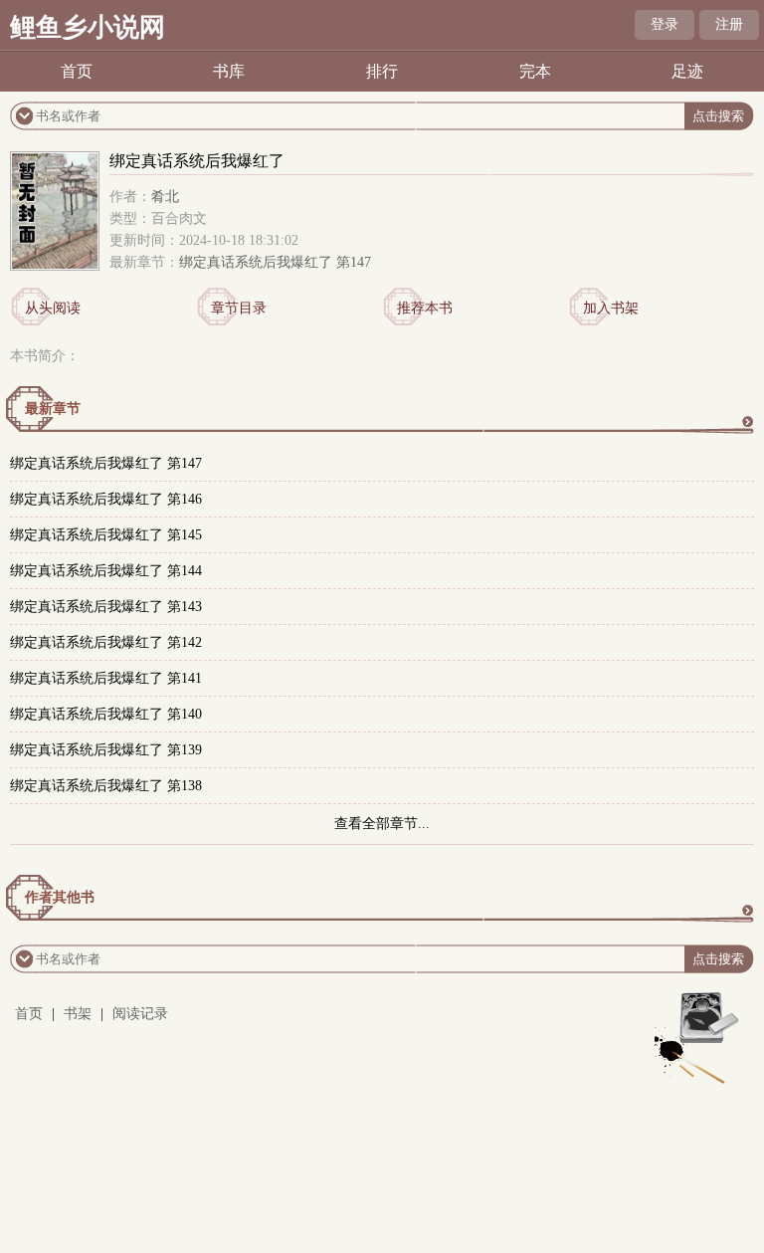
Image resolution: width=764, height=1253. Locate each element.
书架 (78, 1013)
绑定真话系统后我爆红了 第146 (106, 499)
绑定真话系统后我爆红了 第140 (106, 714)
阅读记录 (140, 1013)
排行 (382, 71)
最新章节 (53, 408)
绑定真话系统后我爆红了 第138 (106, 785)
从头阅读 (53, 308)
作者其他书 (60, 897)
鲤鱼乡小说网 (87, 27)
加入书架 (611, 308)
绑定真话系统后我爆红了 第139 (106, 749)
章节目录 (239, 308)
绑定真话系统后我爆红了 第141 (106, 678)
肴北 (165, 196)
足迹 (687, 71)
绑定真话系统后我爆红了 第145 (106, 534)
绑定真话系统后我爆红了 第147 (275, 262)
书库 (229, 71)
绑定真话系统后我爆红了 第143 (106, 606)
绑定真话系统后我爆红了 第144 (106, 570)
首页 (77, 71)
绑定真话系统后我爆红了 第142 (106, 642)
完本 (535, 71)
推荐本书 (425, 308)
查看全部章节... (382, 823)
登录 (664, 24)
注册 (729, 24)
